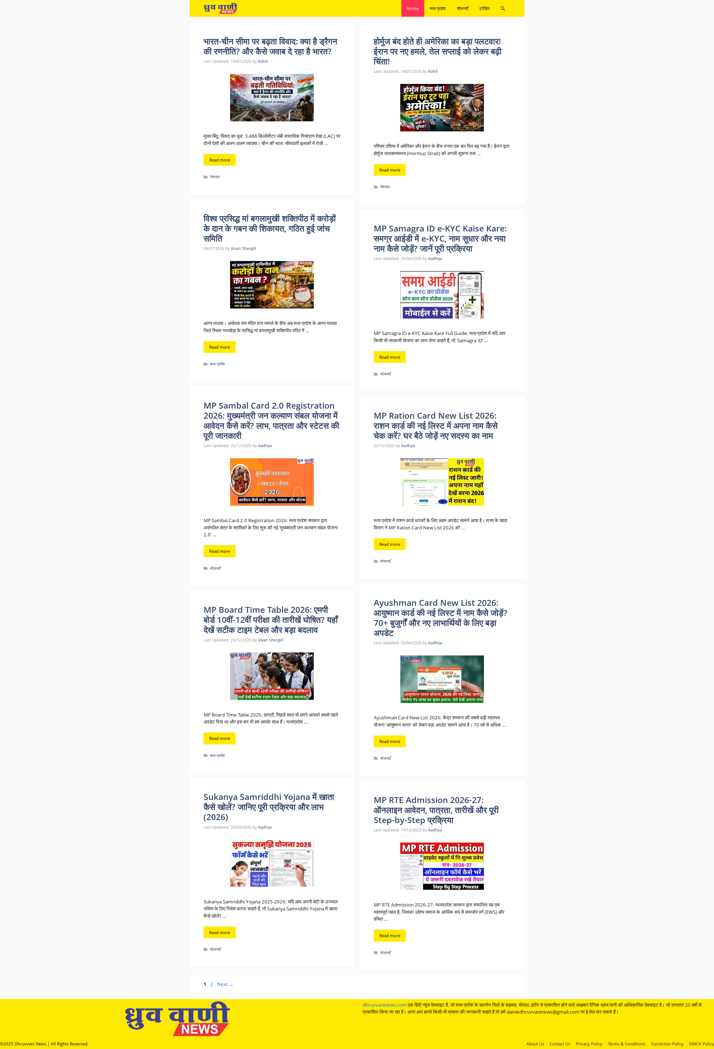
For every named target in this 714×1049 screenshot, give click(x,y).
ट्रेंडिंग (484, 8)
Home (413, 8)
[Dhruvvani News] (220, 8)
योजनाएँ (462, 8)
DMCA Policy (701, 1043)
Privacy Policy (589, 1043)
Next (225, 984)
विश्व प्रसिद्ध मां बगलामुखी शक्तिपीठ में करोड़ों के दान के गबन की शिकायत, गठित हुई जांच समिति (270, 228)
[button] (502, 8)
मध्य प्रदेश (438, 8)
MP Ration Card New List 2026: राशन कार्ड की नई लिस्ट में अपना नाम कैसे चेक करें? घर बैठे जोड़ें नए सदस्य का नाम (436, 425)
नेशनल (214, 176)
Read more (219, 160)
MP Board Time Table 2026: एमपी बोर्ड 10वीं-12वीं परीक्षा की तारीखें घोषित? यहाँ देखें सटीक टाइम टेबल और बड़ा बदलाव (271, 619)
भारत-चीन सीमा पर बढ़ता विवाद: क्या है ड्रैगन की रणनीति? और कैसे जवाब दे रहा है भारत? (270, 46)
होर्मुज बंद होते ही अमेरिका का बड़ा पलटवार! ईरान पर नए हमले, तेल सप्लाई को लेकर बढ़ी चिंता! (437, 51)
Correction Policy (667, 1043)
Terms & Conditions (626, 1043)
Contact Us (560, 1043)
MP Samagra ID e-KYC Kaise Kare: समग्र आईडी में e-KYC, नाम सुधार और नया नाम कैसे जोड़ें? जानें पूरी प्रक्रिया (440, 238)
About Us (535, 1043)
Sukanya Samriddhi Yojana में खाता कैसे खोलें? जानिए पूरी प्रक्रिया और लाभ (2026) (269, 807)
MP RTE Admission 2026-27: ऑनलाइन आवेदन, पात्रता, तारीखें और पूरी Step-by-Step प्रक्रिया (436, 810)
